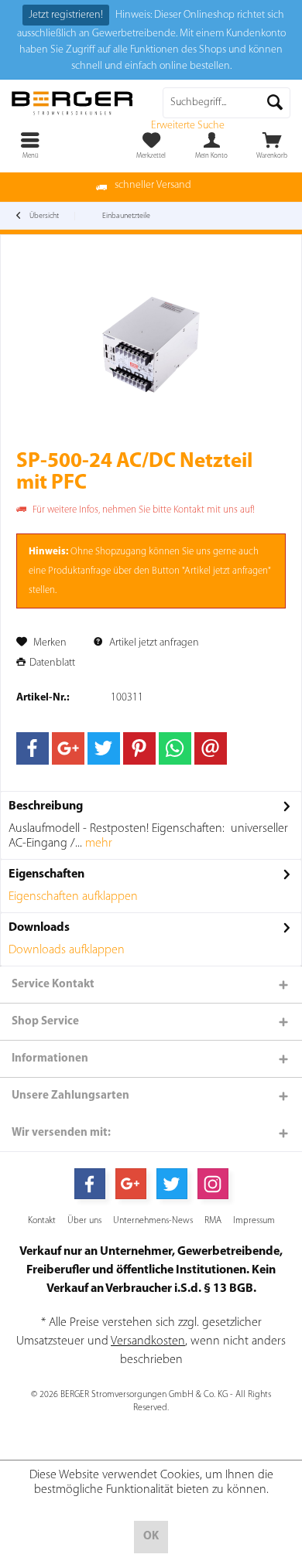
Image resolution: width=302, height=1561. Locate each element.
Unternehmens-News (153, 1220)
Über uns (84, 1220)
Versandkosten (148, 1341)
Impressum (254, 1220)
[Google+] (68, 748)
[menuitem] (272, 145)
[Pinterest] (139, 748)
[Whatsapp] (175, 748)
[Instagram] (212, 1183)
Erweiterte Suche (188, 125)
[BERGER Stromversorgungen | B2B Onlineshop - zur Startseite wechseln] (75, 102)
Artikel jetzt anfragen (153, 643)
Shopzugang (120, 552)
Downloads (39, 928)
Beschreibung (46, 806)
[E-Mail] (210, 748)
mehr (97, 843)
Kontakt (42, 1220)
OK (151, 1536)
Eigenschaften (46, 874)
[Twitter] (104, 748)
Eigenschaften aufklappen (73, 897)
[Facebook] (32, 748)
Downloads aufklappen (67, 950)
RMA (212, 1220)
